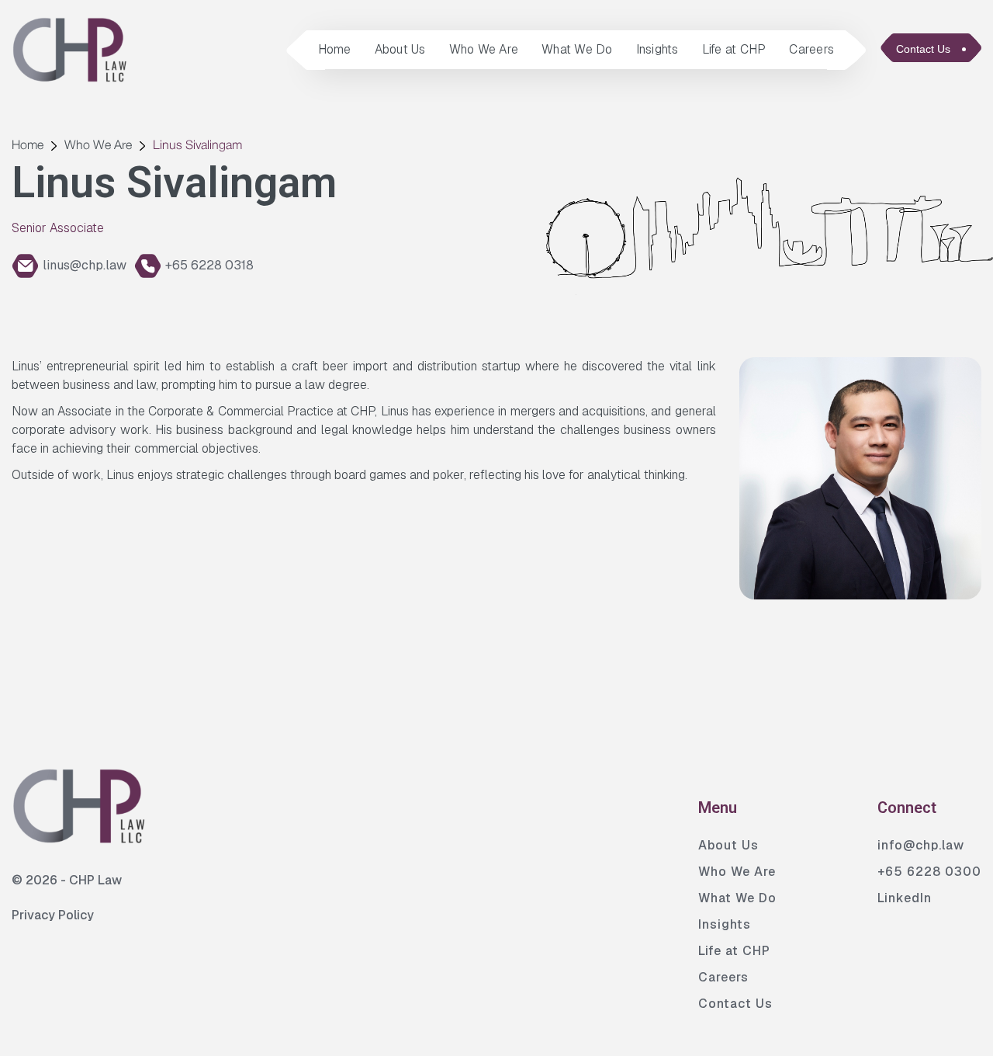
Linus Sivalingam (197, 146)
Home (334, 49)
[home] (70, 50)
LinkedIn (904, 898)
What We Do (577, 49)
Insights (657, 49)
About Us (400, 49)
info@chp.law (920, 845)
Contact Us (735, 1003)
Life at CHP (734, 49)
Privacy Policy (53, 915)
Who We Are (484, 49)
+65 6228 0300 (929, 871)
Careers (811, 49)
